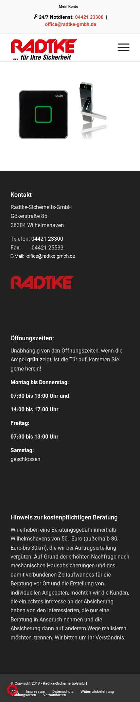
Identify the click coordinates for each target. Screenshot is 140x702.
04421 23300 (47, 239)
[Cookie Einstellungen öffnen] (12, 693)
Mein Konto (68, 6)
